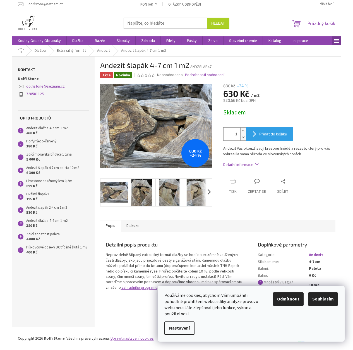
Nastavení (179, 328)
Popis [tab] (110, 226)
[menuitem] (39, 40)
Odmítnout (288, 299)
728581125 (35, 94)
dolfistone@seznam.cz (45, 86)
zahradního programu (139, 287)
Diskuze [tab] (133, 226)
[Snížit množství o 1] (243, 137)
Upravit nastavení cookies (132, 338)
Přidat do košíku (273, 133)
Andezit (316, 255)
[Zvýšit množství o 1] (243, 131)
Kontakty (148, 4)
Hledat (218, 23)
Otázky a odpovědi (184, 4)
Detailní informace (238, 165)
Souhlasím (323, 299)
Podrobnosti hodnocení (204, 75)
